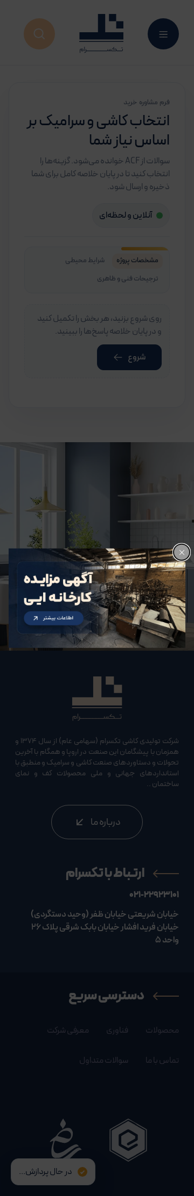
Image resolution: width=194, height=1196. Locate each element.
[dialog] (97, 598)
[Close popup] (182, 552)
